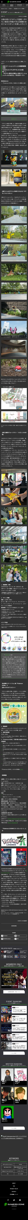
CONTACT (14, 1191)
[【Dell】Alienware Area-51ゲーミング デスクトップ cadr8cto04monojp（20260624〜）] (14, 1145)
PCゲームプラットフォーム (7, 1164)
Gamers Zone (4, 8)
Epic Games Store (7, 1167)
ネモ (7, 1173)
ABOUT (14, 1183)
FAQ (14, 1186)
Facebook (5, 935)
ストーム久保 (20, 1173)
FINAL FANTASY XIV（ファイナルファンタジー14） (20, 1168)
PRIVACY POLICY (14, 1188)
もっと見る (14, 1053)
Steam (20, 1164)
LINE (18, 938)
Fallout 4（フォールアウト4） (7, 1171)
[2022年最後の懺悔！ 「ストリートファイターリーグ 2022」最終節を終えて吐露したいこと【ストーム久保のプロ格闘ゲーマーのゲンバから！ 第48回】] (14, 978)
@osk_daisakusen (12, 822)
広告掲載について (14, 1194)
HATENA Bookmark (7, 938)
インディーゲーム (20, 1171)
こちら (21, 769)
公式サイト (14, 119)
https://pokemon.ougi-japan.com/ (17, 818)
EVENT (10, 8)
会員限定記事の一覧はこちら (14, 991)
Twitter (18, 935)
